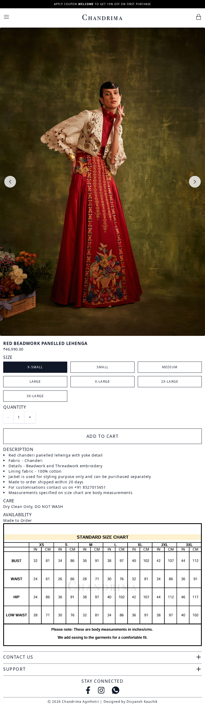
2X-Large (170, 381)
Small (102, 367)
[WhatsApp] (115, 690)
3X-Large (35, 396)
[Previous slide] (10, 182)
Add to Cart (102, 436)
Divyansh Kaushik (142, 701)
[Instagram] (101, 690)
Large (35, 381)
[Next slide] (195, 182)
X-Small (35, 367)
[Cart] (198, 17)
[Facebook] (88, 690)
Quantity (14, 407)
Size (8, 357)
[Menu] (6, 17)
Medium (170, 367)
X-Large (102, 381)
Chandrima (102, 17)
